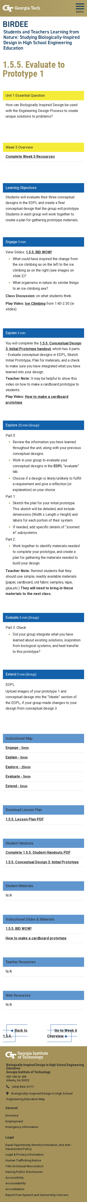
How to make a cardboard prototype (36, 938)
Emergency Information (21, 1127)
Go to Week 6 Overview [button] (62, 1033)
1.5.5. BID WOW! (39, 252)
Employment (14, 1121)
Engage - (17, 748)
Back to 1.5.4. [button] (15, 1033)
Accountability (15, 1183)
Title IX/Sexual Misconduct (24, 1166)
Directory (11, 1115)
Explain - (17, 757)
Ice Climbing (35, 303)
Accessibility (14, 1177)
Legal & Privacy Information (24, 1154)
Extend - (16, 786)
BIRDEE (15, 24)
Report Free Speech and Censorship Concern (36, 1195)
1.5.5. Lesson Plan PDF (25, 819)
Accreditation (14, 1189)
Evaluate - (18, 776)
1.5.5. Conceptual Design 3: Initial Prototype (42, 862)
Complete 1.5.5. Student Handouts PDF (38, 852)
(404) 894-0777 (22, 1086)
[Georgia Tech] (26, 1054)
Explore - (18, 767)
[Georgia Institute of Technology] (22, 6)
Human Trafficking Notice (23, 1160)
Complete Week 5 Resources (30, 156)
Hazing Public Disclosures (24, 1171)
